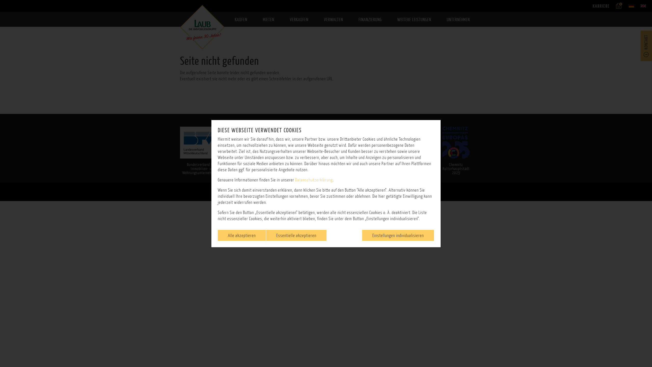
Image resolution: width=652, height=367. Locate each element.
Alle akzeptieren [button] (242, 235)
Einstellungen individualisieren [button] (398, 235)
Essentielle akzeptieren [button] (296, 235)
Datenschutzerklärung (314, 179)
